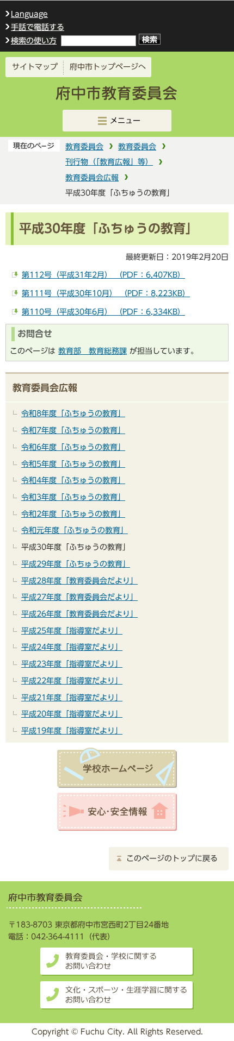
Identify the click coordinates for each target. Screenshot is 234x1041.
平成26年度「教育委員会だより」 (79, 614)
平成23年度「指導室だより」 (71, 664)
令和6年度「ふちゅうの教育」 (73, 447)
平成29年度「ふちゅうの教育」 (75, 564)
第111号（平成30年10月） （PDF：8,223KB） (106, 293)
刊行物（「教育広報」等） (109, 162)
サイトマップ (35, 66)
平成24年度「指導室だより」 (71, 647)
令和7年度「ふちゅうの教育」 (73, 430)
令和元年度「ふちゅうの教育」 (74, 530)
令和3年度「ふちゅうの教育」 (73, 497)
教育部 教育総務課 (92, 351)
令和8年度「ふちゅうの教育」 (73, 413)
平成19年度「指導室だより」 (71, 730)
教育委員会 (84, 146)
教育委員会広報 (92, 177)
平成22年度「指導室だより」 (71, 680)
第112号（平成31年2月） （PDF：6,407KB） (103, 275)
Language (29, 14)
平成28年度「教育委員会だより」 (79, 580)
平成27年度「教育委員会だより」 (79, 597)
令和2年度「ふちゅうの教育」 (73, 514)
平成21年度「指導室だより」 (71, 697)
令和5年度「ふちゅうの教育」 (73, 464)
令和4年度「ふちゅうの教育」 (73, 480)
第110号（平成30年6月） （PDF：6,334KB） (103, 312)
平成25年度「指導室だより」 (71, 630)
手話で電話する (37, 27)
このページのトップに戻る (172, 858)
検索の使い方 (34, 40)
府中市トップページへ (108, 66)
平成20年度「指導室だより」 (71, 714)
